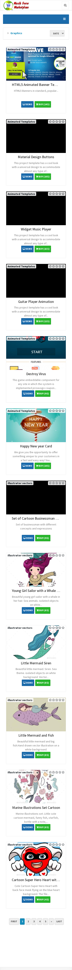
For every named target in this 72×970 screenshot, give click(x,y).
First (14, 921)
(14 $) (44, 104)
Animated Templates (21, 49)
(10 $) (44, 176)
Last (59, 921)
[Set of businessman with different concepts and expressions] (36, 497)
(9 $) (44, 393)
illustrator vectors (20, 483)
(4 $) (44, 899)
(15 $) (44, 248)
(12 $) (44, 321)
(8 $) (44, 610)
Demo (28, 104)
